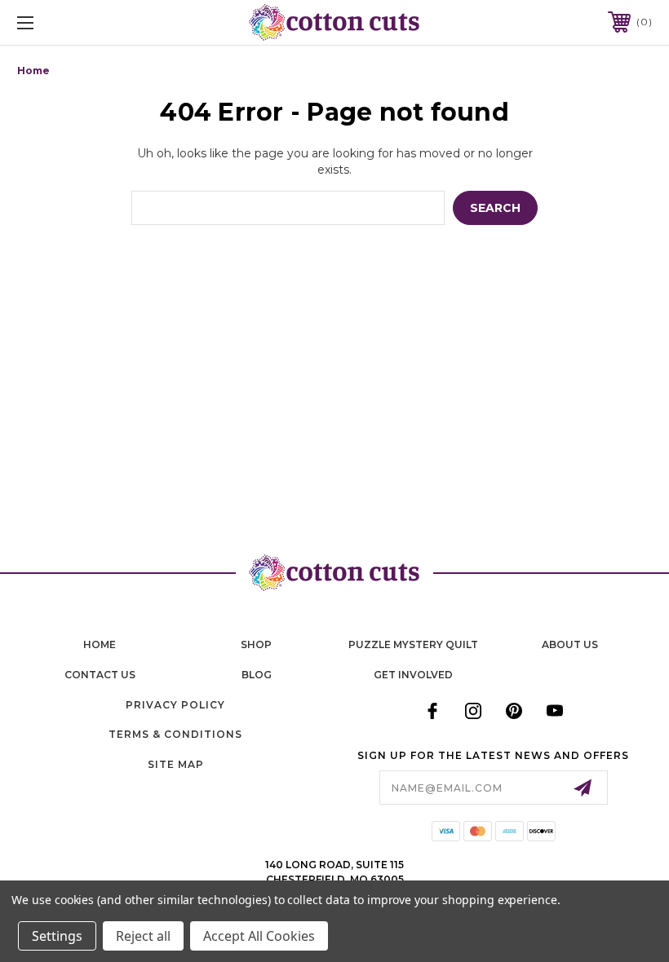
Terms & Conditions (175, 734)
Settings (57, 936)
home (99, 644)
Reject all (143, 936)
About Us (570, 644)
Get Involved (413, 675)
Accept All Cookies (259, 936)
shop (256, 644)
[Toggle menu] (80, 22)
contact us (99, 675)
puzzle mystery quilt (413, 644)
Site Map (176, 764)
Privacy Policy (175, 705)
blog (256, 675)
